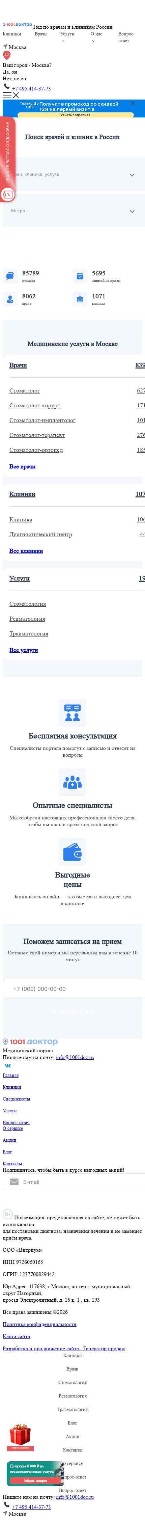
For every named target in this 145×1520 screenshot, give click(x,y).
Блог (7, 1152)
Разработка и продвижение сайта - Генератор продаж (64, 1348)
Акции (10, 1140)
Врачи (41, 33)
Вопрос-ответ (16, 1122)
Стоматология (72, 1382)
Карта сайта (16, 1336)
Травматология (72, 1409)
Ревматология (73, 1396)
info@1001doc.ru (75, 1057)
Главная (11, 1075)
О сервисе (13, 1128)
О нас (96, 33)
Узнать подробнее (75, 115)
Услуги (67, 33)
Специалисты (16, 1099)
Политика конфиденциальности (40, 1324)
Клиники (12, 33)
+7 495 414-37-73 (31, 88)
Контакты (12, 1163)
